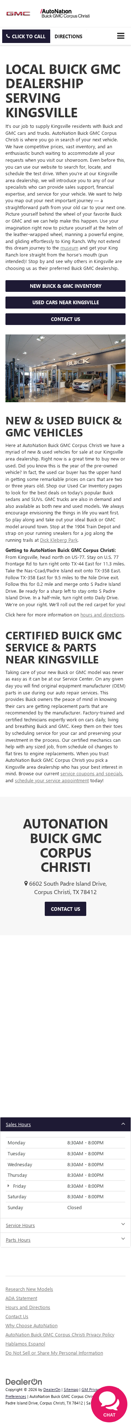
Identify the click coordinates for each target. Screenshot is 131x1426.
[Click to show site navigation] (120, 35)
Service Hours (20, 1225)
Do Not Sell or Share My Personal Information (54, 1352)
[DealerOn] (24, 1381)
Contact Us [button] (65, 909)
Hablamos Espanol (25, 1343)
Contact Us (65, 319)
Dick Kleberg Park (59, 540)
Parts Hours (18, 1240)
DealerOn (51, 1389)
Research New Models (29, 1289)
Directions (68, 36)
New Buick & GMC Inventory (66, 286)
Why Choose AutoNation (31, 1325)
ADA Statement (21, 1298)
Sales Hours (18, 1124)
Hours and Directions (27, 1307)
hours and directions (102, 614)
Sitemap (71, 1389)
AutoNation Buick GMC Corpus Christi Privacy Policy (59, 1334)
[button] (26, 36)
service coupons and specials (91, 773)
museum (69, 247)
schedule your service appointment (52, 780)
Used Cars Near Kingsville (65, 302)
